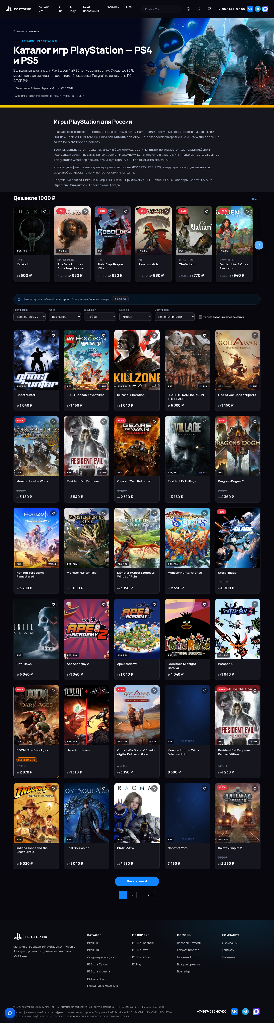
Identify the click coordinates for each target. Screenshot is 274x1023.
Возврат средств (188, 964)
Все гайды (183, 971)
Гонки (169, 180)
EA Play (72, 9)
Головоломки (98, 185)
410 (149, 895)
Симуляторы (78, 185)
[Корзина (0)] (209, 9)
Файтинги (206, 180)
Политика (228, 957)
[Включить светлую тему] (189, 9)
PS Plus (59, 9)
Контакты (228, 950)
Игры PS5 (91, 180)
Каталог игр (44, 9)
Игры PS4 (106, 180)
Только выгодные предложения (223, 317)
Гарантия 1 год (186, 957)
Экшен (119, 180)
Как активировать (188, 950)
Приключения (134, 180)
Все (254, 199)
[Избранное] (199, 9)
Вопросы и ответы (189, 943)
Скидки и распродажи (101, 957)
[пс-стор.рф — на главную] (18, 9)
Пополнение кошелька (102, 985)
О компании (229, 943)
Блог (129, 6)
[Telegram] (258, 9)
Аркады (115, 185)
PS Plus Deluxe (141, 957)
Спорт (194, 180)
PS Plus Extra (140, 950)
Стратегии (61, 185)
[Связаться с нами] (10, 1013)
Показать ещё (137, 881)
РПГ (148, 180)
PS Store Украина (98, 971)
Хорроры (181, 180)
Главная (18, 31)
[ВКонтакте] (250, 9)
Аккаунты (113, 6)
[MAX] (265, 9)
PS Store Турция (97, 964)
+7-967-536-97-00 (231, 9)
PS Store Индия (97, 978)
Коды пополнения (91, 9)
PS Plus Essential (143, 943)
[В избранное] (44, 211)
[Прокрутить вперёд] (259, 245)
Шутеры (158, 180)
